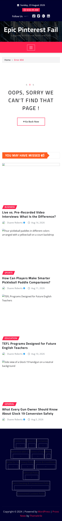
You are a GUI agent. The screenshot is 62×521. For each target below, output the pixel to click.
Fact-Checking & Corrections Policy (31, 483)
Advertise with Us (20, 451)
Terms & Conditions (45, 462)
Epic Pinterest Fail (31, 29)
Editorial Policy (31, 472)
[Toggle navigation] (31, 47)
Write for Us (12, 462)
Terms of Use (37, 451)
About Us (31, 441)
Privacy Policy (26, 462)
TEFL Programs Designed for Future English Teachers (29, 345)
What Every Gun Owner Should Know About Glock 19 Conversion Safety (30, 411)
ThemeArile (36, 515)
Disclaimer (42, 441)
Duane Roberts (14, 222)
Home (7, 59)
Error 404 (19, 59)
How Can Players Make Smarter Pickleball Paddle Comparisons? (26, 280)
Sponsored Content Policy (31, 493)
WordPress (44, 511)
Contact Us (20, 441)
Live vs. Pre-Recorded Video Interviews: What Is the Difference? (29, 214)
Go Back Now (32, 121)
